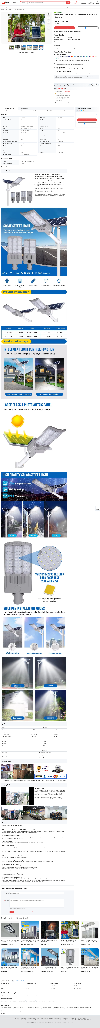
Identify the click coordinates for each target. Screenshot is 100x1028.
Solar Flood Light (31, 1001)
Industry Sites (58, 1018)
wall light (3, 988)
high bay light (77, 986)
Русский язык (37, 1019)
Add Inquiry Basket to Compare (26, 52)
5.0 (77, 110)
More (2, 1013)
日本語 (65, 1019)
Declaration (64, 1022)
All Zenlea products (78, 988)
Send (12, 911)
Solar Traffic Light (52, 1001)
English (18, 1019)
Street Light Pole (77, 983)
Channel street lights (5, 983)
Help (74, 7)
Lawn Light (4, 1001)
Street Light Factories (18, 1007)
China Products (23, 1018)
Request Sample (77, 31)
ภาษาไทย (72, 1019)
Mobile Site (79, 1018)
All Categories (6, 7)
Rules (98, 7)
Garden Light (4, 986)
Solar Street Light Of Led (85, 1007)
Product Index (73, 1018)
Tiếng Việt (81, 1019)
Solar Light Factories (6, 1007)
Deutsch (47, 1019)
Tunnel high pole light (54, 983)
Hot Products (16, 1018)
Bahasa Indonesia (87, 1019)
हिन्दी (68, 1019)
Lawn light (28, 988)
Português (27, 1019)
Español (22, 1019)
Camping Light (13, 1001)
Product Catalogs (20, 980)
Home (2, 9)
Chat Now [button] (88, 28)
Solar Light (22, 9)
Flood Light (52, 988)
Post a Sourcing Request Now (39, 911)
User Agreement (58, 1022)
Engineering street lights (31, 983)
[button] (70, 111)
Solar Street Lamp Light (59, 1007)
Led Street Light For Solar (72, 1007)
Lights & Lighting (8, 9)
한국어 (61, 1019)
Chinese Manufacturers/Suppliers (34, 1018)
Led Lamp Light (29, 1007)
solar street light (29, 986)
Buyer (67, 7)
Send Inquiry (65, 28)
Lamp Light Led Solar (46, 1007)
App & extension (82, 7)
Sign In (55, 102)
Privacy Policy (70, 1022)
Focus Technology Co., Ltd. (41, 1022)
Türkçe (76, 1019)
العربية (57, 1019)
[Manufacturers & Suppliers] (8, 2)
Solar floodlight (53, 986)
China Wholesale (44, 1018)
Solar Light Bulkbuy (21, 1011)
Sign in (97, 3)
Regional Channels (66, 1018)
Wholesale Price (52, 1018)
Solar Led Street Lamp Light (8, 1011)
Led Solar (37, 1007)
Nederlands (52, 1019)
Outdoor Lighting (16, 9)
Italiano (43, 1019)
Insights (84, 1018)
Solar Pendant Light (41, 1001)
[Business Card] (96, 114)
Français (32, 1019)
